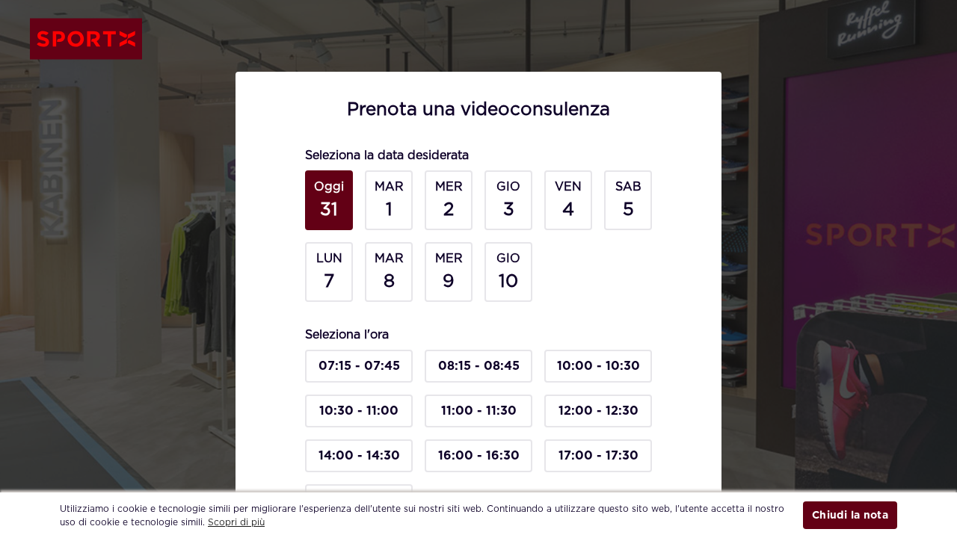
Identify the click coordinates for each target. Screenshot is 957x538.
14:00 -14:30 (359, 455)
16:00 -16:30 (479, 455)
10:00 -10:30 (598, 366)
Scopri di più (236, 522)
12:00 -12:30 (598, 411)
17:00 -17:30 (598, 455)
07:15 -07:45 (359, 366)
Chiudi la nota (850, 515)
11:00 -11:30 (479, 411)
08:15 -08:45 (479, 366)
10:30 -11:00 (359, 411)
